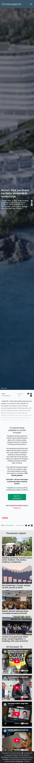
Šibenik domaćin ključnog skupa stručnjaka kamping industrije (15, 612)
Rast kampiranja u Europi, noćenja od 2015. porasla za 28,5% (16, 586)
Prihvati (26, 761)
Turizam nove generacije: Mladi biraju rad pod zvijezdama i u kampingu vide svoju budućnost (15, 639)
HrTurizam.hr (6, 396)
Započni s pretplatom (17, 497)
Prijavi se (17, 508)
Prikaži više (19, 761)
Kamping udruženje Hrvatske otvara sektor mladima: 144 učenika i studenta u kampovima (17, 560)
